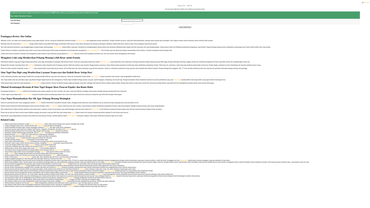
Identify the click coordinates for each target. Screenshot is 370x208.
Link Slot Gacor (105, 62)
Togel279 (42, 132)
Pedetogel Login (109, 171)
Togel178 (40, 125)
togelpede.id (184, 160)
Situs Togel (19, 91)
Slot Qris (38, 102)
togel (72, 112)
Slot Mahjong (58, 47)
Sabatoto (47, 127)
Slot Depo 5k (25, 44)
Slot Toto (31, 65)
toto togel (71, 53)
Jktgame (31, 183)
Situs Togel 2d (95, 76)
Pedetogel (27, 141)
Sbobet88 (71, 172)
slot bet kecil (99, 174)
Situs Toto (75, 184)
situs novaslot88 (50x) (93, 50)
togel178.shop (59, 150)
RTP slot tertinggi (81, 40)
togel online (95, 109)
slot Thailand (53, 106)
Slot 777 (31, 68)
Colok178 (64, 181)
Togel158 (18, 134)
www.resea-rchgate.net (25, 157)
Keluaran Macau (36, 83)
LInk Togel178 (72, 116)
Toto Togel (177, 80)
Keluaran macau (27, 94)
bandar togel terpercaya (37, 124)
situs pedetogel (109, 162)
